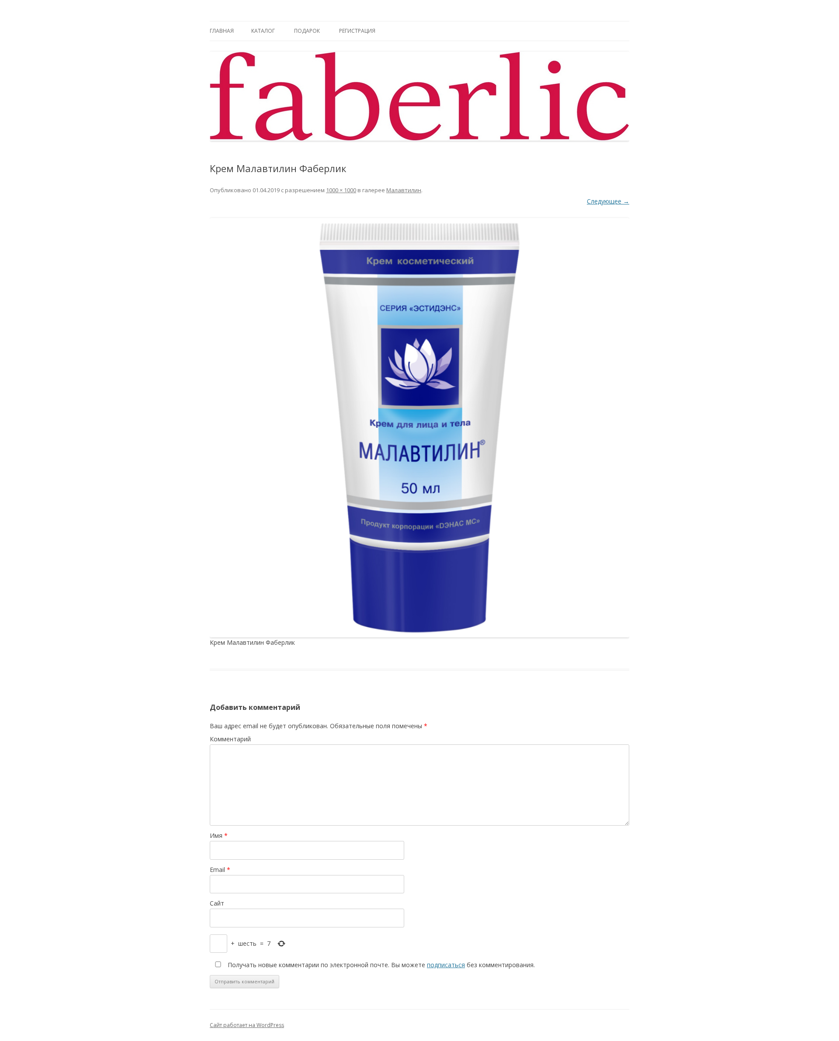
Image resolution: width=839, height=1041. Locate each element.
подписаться (446, 965)
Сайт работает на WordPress (247, 1025)
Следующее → (608, 201)
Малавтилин (403, 190)
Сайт (217, 903)
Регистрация (357, 31)
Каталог (263, 31)
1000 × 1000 (341, 190)
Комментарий (230, 739)
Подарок (307, 31)
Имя (219, 835)
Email (220, 869)
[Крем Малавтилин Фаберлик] (419, 427)
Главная (222, 31)
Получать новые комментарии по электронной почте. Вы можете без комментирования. (380, 965)
